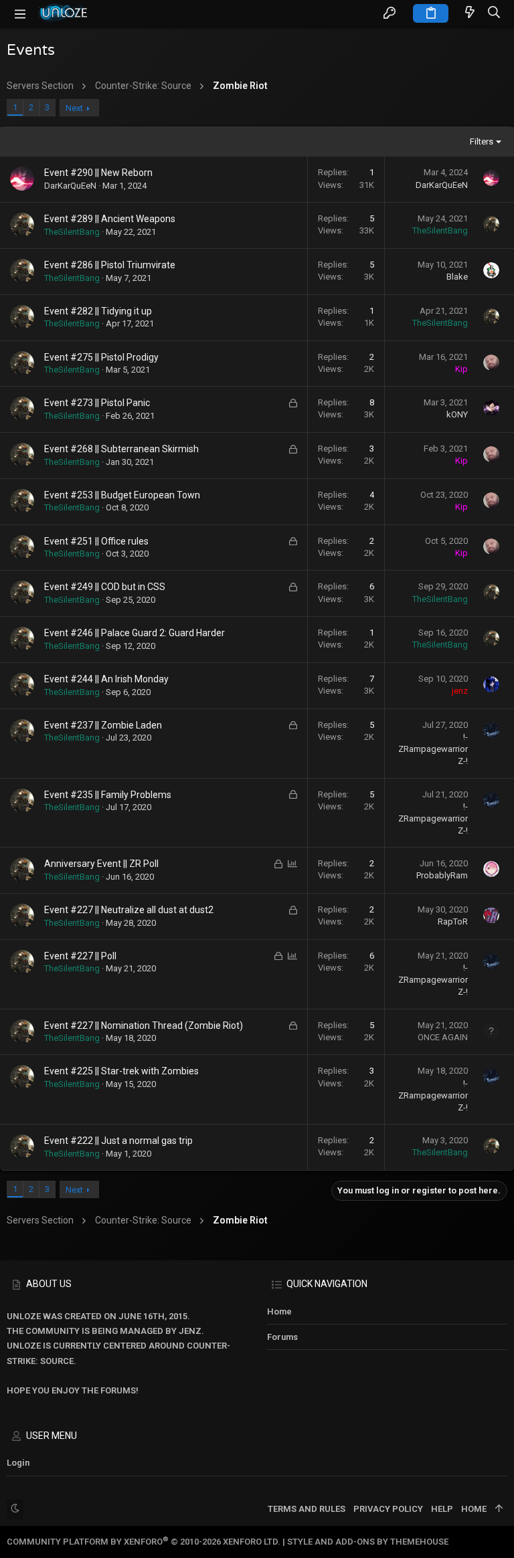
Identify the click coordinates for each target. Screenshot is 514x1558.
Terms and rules (306, 1509)
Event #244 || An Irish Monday (106, 679)
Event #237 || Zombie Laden (103, 725)
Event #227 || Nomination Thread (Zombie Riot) (143, 1025)
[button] (20, 13)
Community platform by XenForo (143, 1542)
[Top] (499, 1509)
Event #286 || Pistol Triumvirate (109, 265)
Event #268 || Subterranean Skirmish (121, 449)
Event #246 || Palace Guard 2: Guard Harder (134, 632)
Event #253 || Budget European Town (122, 495)
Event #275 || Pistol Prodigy (101, 357)
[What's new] (469, 13)
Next (74, 108)
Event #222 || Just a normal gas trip (118, 1140)
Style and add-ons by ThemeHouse (367, 1542)
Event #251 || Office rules (96, 541)
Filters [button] (481, 141)
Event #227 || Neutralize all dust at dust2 (128, 909)
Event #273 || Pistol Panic (97, 402)
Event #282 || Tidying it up (98, 311)
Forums (282, 1337)
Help (442, 1509)
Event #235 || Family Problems (107, 794)
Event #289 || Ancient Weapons (109, 218)
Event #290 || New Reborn (98, 172)
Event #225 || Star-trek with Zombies (121, 1071)
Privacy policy (388, 1509)
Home (279, 1311)
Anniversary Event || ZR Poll (101, 863)
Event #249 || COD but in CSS (104, 586)
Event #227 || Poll (80, 956)
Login (18, 1463)
